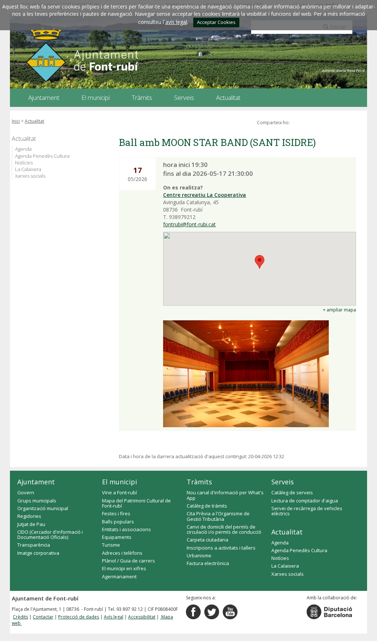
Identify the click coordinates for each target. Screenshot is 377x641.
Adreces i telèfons (122, 553)
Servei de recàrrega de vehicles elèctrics (306, 511)
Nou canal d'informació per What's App (225, 495)
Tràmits (199, 481)
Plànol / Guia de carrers (128, 560)
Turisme (111, 544)
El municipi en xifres (124, 568)
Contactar (43, 617)
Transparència (33, 544)
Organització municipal (42, 508)
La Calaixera (28, 169)
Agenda (23, 149)
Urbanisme (199, 555)
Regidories (29, 516)
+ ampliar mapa (339, 310)
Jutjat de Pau (31, 524)
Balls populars (118, 521)
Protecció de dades (78, 617)
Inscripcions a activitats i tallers (221, 547)
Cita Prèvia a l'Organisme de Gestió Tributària (218, 516)
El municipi (119, 481)
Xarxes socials (30, 176)
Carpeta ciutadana (207, 539)
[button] (259, 262)
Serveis (282, 481)
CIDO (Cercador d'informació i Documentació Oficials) (50, 534)
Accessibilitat (141, 617)
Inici (16, 121)
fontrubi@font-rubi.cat (189, 224)
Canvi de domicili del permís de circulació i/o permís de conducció (224, 529)
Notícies (24, 162)
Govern (25, 492)
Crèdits (20, 617)
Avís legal (113, 617)
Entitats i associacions (126, 529)
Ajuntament (36, 481)
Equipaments (116, 537)
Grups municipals (36, 500)
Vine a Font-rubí (119, 492)
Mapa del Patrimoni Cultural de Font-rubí (136, 503)
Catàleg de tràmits (207, 505)
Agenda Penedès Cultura (42, 156)
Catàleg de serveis (292, 492)
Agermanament (119, 576)
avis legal (176, 21)
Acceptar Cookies (216, 22)
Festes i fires (116, 513)
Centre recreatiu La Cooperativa (204, 194)
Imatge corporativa (38, 553)
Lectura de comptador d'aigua (304, 500)
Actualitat (34, 121)
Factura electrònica (208, 563)
